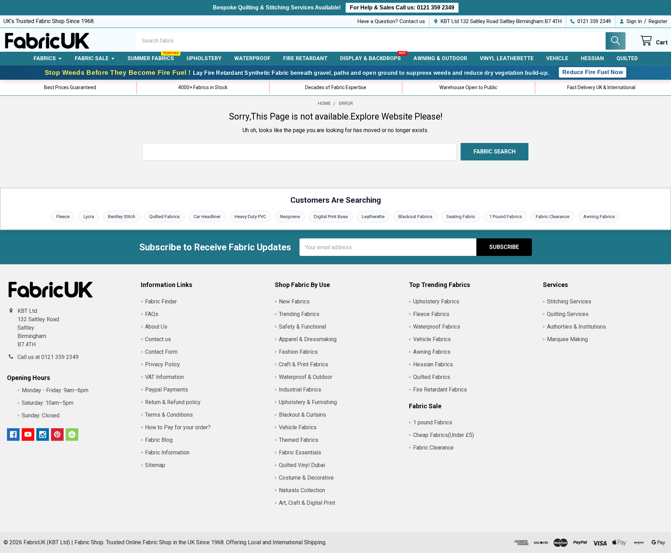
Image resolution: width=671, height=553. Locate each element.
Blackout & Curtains (302, 414)
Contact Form (161, 352)
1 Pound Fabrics (505, 216)
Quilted (627, 58)
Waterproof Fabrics (436, 326)
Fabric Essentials (300, 452)
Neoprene (290, 216)
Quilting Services (568, 314)
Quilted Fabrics (164, 216)
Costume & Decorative (306, 477)
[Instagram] (42, 434)
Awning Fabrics (599, 216)
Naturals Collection (302, 490)
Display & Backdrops (370, 58)
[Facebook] (13, 434)
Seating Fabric (460, 216)
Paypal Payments (166, 389)
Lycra (89, 216)
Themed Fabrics (298, 440)
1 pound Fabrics (432, 422)
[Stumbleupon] (72, 434)
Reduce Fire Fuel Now (592, 72)
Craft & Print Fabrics (303, 364)
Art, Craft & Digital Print (307, 503)
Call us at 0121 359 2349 (48, 357)
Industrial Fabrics (300, 389)
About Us (156, 326)
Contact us (158, 339)
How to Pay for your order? (178, 427)
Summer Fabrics (151, 58)
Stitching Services (569, 301)
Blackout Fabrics (415, 216)
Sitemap (155, 465)
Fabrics (45, 58)
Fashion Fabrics (298, 352)
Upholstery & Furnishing (308, 402)
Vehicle (557, 58)
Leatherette (373, 216)
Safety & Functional (302, 326)
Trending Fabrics (299, 314)
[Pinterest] (57, 434)
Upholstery (204, 58)
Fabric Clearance (552, 216)
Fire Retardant (305, 58)
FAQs (151, 314)
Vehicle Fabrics (298, 427)
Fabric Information (167, 452)
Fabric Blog (159, 440)
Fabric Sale (92, 58)
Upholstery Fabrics (436, 301)
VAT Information (164, 377)
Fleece (63, 216)
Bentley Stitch (121, 216)
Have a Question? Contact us (391, 21)
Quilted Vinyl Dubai (302, 465)
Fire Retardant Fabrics (440, 389)
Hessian (592, 58)
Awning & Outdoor (440, 58)
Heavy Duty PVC (250, 216)
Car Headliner (207, 216)
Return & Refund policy (173, 402)
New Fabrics (294, 301)
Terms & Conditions (169, 414)
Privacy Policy (162, 364)
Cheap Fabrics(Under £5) (443, 435)
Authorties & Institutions (576, 326)
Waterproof (252, 58)
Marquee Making (567, 339)
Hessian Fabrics (433, 364)
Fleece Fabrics (431, 314)
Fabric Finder (161, 301)
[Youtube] (28, 434)
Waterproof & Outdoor (305, 377)
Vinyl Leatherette (507, 58)
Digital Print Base (331, 216)
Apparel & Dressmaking (308, 339)
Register (658, 21)
